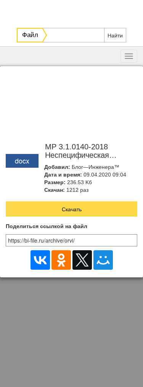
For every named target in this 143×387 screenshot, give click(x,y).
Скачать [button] (72, 209)
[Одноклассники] (61, 260)
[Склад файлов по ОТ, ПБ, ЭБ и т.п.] (72, 12)
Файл (30, 35)
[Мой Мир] (103, 260)
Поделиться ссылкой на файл (46, 226)
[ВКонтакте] (40, 260)
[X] (82, 260)
